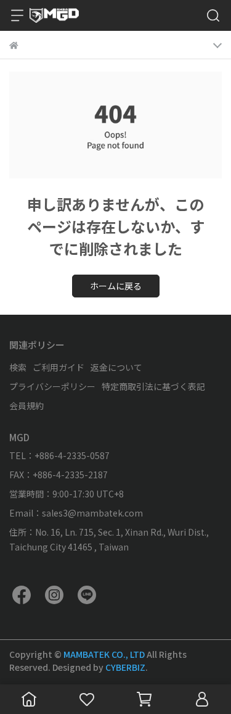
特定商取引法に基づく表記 (153, 386)
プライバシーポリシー (52, 386)
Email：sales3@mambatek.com (76, 513)
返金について (116, 367)
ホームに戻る (116, 286)
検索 (17, 367)
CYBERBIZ (125, 667)
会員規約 (26, 405)
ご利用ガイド (58, 367)
